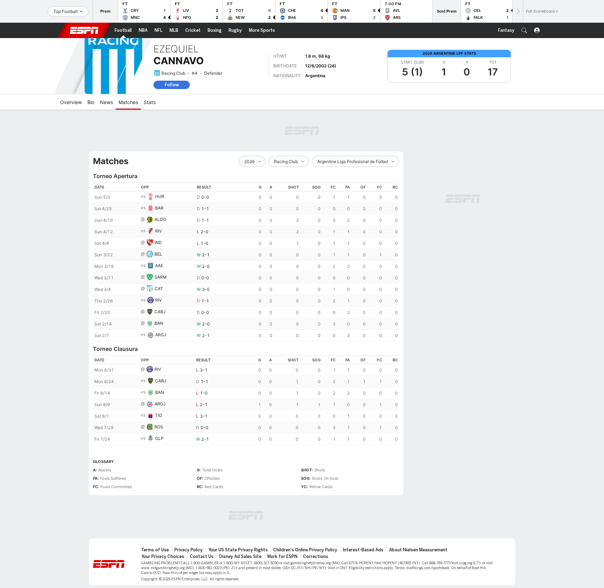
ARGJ (160, 334)
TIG (158, 415)
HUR (159, 196)
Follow (172, 84)
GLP (159, 438)
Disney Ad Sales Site (240, 556)
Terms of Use (155, 549)
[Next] (517, 11)
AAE (159, 265)
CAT (158, 288)
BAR (159, 208)
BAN (158, 323)
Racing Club (173, 73)
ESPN (84, 30)
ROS (158, 426)
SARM (160, 277)
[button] (524, 30)
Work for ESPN (282, 556)
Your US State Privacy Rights (238, 549)
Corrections (315, 556)
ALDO (160, 219)
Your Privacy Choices (162, 556)
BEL (158, 254)
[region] (246, 262)
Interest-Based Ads (363, 549)
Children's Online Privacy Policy (305, 549)
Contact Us (202, 556)
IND (158, 242)
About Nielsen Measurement (418, 549)
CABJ (160, 311)
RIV (158, 231)
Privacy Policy (188, 549)
